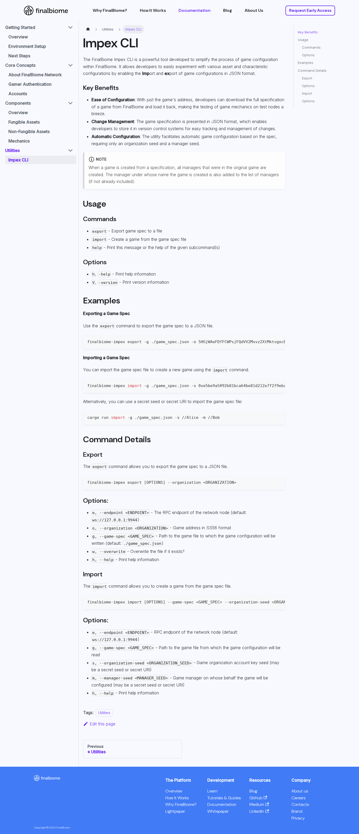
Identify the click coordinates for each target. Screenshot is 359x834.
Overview (18, 36)
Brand (296, 811)
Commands (311, 47)
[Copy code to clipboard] (278, 341)
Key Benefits (308, 32)
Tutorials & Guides (224, 798)
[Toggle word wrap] (268, 341)
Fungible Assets (24, 122)
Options (308, 55)
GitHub (255, 798)
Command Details (312, 71)
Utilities (12, 150)
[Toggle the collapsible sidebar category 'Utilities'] (70, 150)
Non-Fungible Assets (29, 131)
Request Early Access (310, 10)
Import (307, 93)
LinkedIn (256, 811)
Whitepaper (218, 811)
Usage (303, 40)
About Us (254, 10)
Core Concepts (20, 65)
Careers (298, 798)
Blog (227, 10)
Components (18, 103)
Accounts (17, 93)
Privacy (298, 818)
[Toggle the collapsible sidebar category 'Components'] (70, 103)
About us (299, 791)
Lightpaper (175, 811)
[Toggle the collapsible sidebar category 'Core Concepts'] (70, 65)
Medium (256, 804)
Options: (309, 86)
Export (307, 78)
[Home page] (88, 29)
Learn (212, 791)
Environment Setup (27, 46)
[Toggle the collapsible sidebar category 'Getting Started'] (70, 27)
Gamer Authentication (30, 84)
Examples (305, 63)
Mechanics (19, 141)
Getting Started (20, 27)
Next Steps (19, 55)
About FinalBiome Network (35, 74)
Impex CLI (18, 159)
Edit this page (102, 723)
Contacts (300, 804)
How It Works (153, 10)
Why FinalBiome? (110, 10)
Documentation (194, 10)
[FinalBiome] (47, 779)
